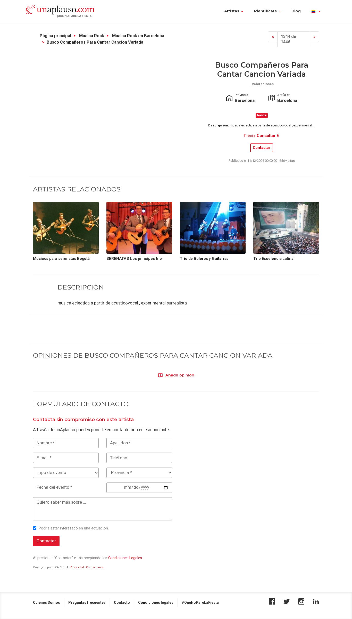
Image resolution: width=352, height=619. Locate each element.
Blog (296, 11)
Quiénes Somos (46, 602)
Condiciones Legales (125, 558)
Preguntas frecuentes (87, 602)
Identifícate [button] (265, 11)
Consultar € (268, 135)
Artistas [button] (231, 11)
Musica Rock (91, 35)
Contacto (122, 602)
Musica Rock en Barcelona (138, 35)
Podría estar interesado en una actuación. (74, 528)
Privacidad (77, 567)
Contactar (261, 148)
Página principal (55, 35)
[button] (316, 11)
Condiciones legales (155, 602)
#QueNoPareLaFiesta (200, 602)
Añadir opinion (179, 375)
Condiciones (94, 567)
